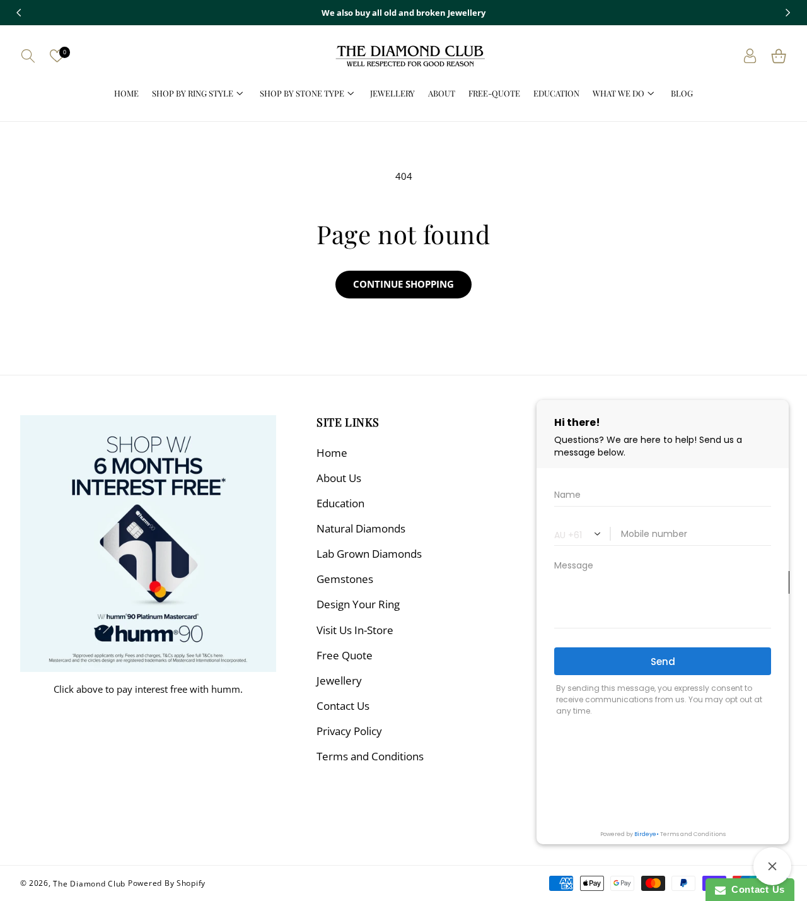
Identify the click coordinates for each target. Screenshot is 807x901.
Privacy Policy (349, 731)
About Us (338, 478)
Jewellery (339, 680)
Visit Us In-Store (354, 630)
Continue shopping (403, 284)
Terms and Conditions (370, 756)
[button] (28, 56)
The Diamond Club (89, 883)
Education (340, 503)
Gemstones (344, 579)
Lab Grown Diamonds (369, 553)
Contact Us (342, 705)
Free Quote (344, 655)
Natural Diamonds (360, 528)
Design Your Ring (358, 604)
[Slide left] (19, 12)
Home (331, 452)
